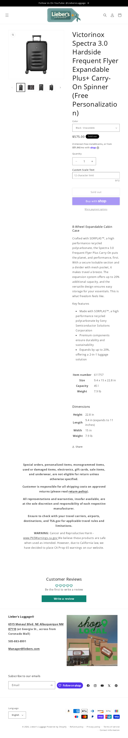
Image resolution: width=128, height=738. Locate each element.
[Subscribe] (51, 685)
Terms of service (112, 726)
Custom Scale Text (83, 169)
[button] (7, 15)
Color (75, 121)
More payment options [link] (96, 209)
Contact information (110, 730)
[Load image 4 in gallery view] (51, 87)
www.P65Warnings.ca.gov (40, 538)
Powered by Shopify (57, 726)
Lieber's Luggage (38, 726)
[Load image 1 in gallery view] (20, 87)
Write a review (64, 599)
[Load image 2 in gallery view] (31, 87)
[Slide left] (12, 87)
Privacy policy (93, 726)
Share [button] (79, 446)
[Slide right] (60, 87)
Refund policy (76, 726)
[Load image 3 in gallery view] (41, 87)
